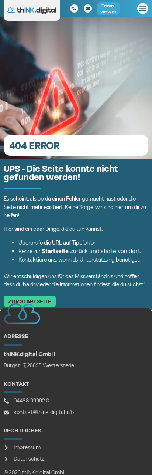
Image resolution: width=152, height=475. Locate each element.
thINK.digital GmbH (29, 354)
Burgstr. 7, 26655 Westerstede (39, 366)
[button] (142, 8)
